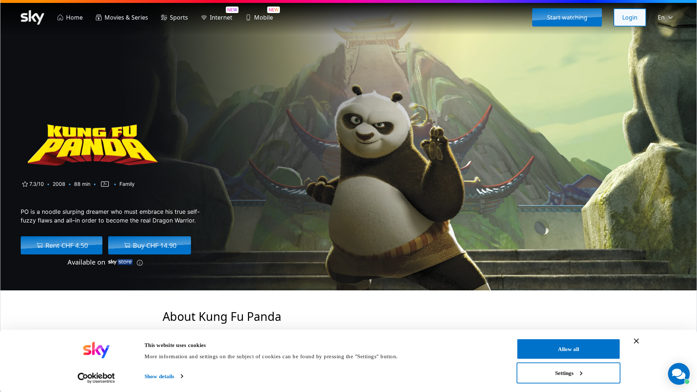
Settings (564, 373)
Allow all (568, 349)
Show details (159, 376)
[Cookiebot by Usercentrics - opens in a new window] (96, 377)
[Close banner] (636, 341)
